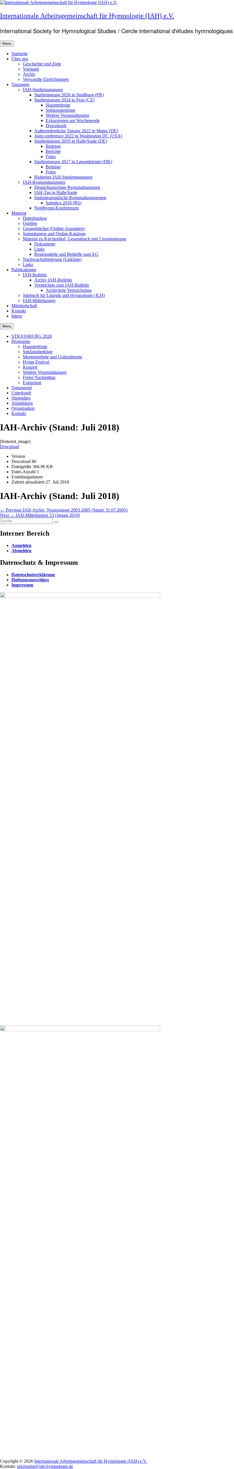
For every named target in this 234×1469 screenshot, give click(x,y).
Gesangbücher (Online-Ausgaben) (54, 228)
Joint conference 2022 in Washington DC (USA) (78, 135)
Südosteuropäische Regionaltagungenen (70, 197)
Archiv (29, 74)
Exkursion (32, 382)
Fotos (51, 156)
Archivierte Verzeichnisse (69, 290)
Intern (16, 316)
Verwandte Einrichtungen (46, 79)
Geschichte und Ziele (42, 63)
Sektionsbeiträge (60, 110)
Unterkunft (21, 392)
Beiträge (53, 146)
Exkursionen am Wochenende (73, 120)
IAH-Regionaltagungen (44, 182)
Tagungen (20, 84)
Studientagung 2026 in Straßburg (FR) (69, 94)
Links (39, 249)
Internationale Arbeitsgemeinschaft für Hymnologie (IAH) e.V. (87, 15)
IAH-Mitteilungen (39, 300)
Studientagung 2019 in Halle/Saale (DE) (70, 141)
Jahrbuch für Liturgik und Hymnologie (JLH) (64, 295)
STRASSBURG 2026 (31, 336)
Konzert (30, 367)
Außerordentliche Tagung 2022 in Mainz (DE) (76, 130)
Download (9, 446)
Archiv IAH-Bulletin (53, 280)
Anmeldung (22, 403)
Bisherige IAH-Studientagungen (63, 177)
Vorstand (31, 69)
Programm (20, 341)
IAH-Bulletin (35, 274)
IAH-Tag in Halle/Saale (55, 192)
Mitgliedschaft (24, 305)
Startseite (19, 53)
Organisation (23, 408)
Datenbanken (35, 218)
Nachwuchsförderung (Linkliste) (52, 259)
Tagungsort (21, 387)
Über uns (19, 58)
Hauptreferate (58, 105)
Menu (6, 43)
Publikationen (23, 269)
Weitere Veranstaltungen (67, 115)
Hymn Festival (36, 362)
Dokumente (44, 243)
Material (18, 213)
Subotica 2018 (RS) (63, 202)
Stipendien (21, 398)
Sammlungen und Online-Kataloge (54, 233)
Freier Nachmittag (39, 377)
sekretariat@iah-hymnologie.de (45, 1466)
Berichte (53, 151)
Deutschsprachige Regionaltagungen (67, 187)
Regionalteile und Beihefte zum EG (66, 254)
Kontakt (18, 310)
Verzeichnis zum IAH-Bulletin (61, 285)
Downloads (56, 125)
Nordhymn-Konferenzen (56, 207)
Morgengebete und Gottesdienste (52, 356)
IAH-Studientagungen (43, 89)
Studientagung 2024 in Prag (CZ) (64, 99)
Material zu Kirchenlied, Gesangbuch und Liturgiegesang (74, 238)
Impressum (22, 584)
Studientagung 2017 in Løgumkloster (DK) (73, 161)
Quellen (30, 223)
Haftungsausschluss (30, 579)
